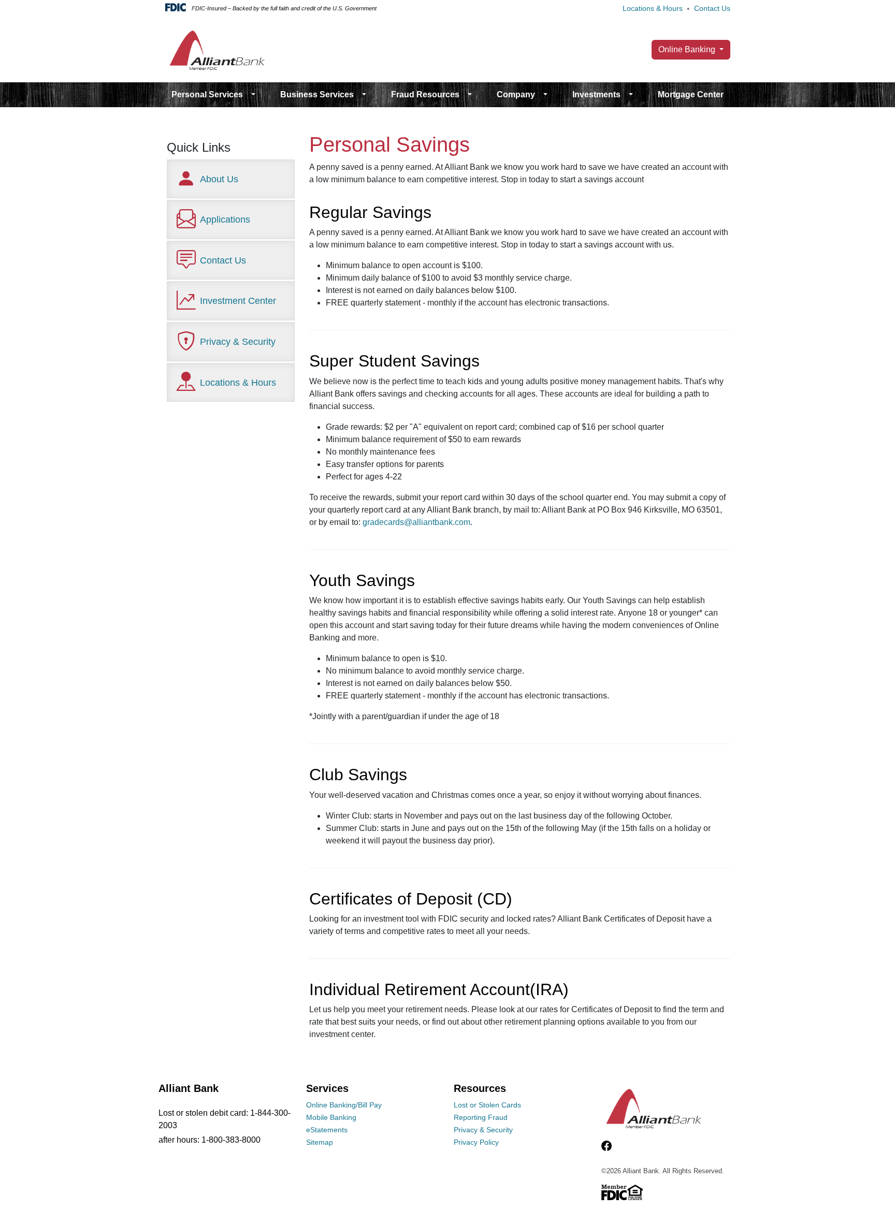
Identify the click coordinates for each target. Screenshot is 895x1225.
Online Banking (687, 49)
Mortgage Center (691, 94)
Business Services (317, 94)
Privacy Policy (476, 1142)
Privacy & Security (238, 341)
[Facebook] (606, 1146)
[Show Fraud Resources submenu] (470, 94)
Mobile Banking (331, 1117)
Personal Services (207, 94)
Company (516, 94)
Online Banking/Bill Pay (344, 1105)
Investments (596, 94)
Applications (225, 219)
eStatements (327, 1130)
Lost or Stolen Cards (487, 1105)
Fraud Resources (425, 94)
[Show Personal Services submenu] (253, 94)
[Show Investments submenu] (631, 94)
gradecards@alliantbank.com (416, 522)
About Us (219, 178)
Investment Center (238, 300)
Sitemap (319, 1142)
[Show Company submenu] (545, 94)
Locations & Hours (653, 8)
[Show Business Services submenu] (364, 94)
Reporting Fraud (481, 1117)
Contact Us (712, 8)
